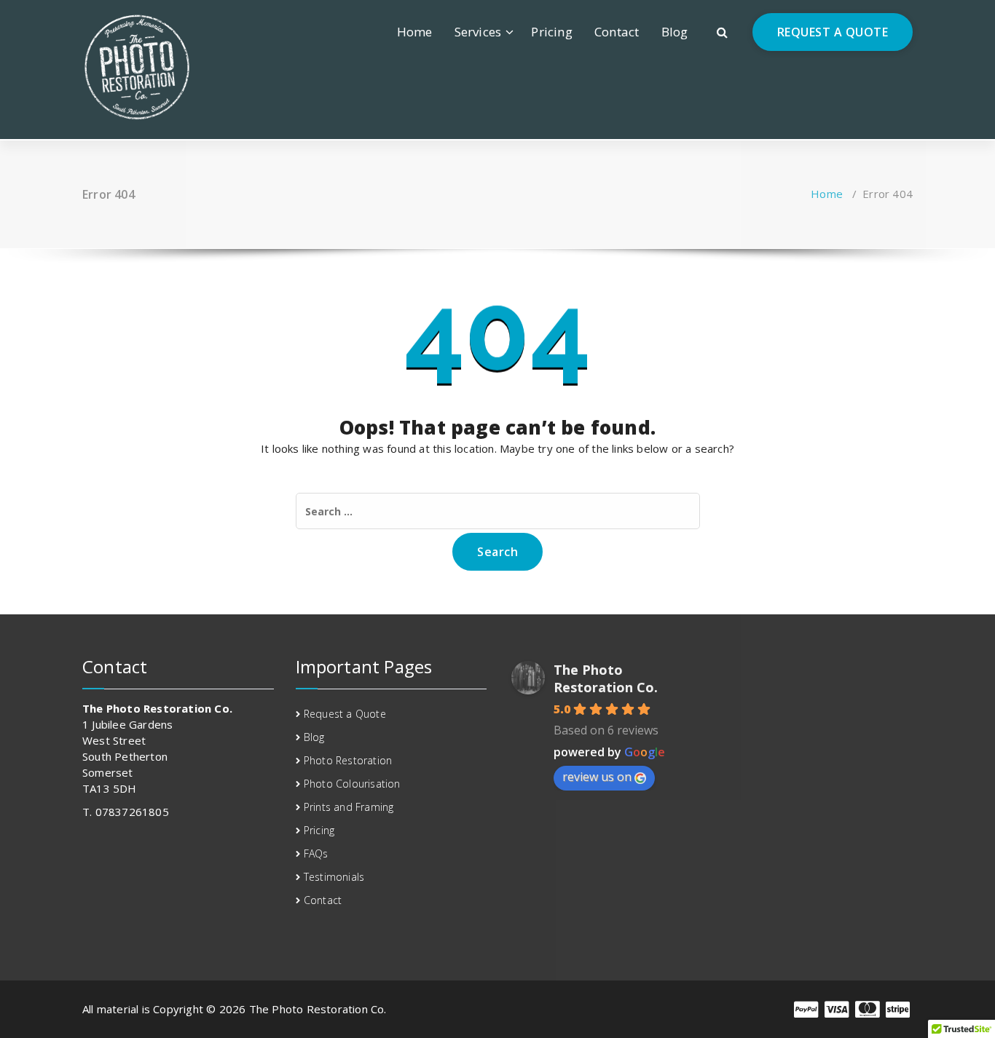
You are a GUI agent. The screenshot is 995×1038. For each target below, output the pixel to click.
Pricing (551, 31)
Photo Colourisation (352, 784)
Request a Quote (345, 714)
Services (478, 31)
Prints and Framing (349, 807)
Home (415, 31)
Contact (616, 31)
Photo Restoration (348, 760)
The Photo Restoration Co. (606, 678)
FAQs (316, 853)
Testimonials (334, 877)
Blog (674, 31)
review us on (597, 777)
